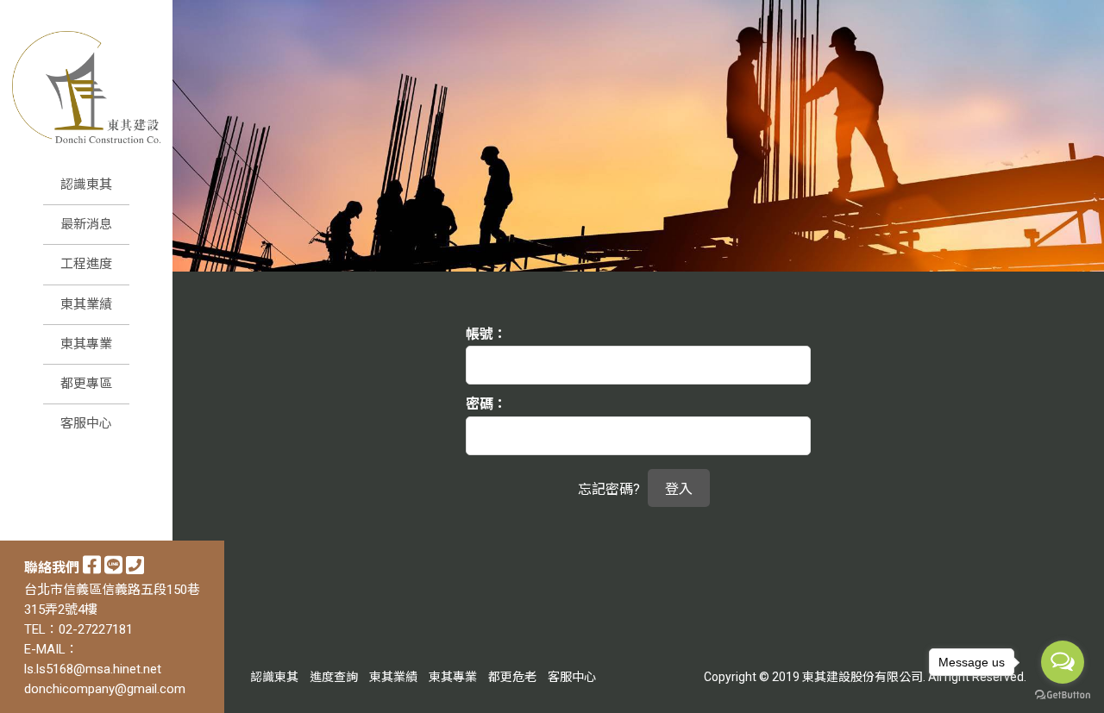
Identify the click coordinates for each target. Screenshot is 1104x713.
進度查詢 (334, 677)
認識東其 (274, 677)
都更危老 (512, 677)
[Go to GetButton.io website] (1062, 695)
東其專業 (453, 677)
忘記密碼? (609, 489)
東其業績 (393, 677)
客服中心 (572, 677)
